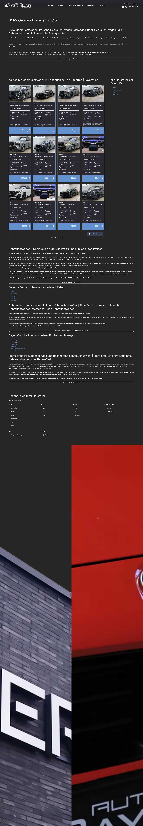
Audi (42, 404)
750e (12, 426)
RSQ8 (44, 415)
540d (12, 412)
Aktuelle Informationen (18, 349)
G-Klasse (109, 408)
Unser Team (14, 344)
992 (76, 412)
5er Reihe (14, 408)
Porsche (115, 94)
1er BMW (13, 292)
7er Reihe (14, 419)
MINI (10, 431)
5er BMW (14, 301)
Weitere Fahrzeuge (96, 234)
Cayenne (77, 415)
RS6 (44, 412)
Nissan (43, 431)
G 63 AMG (110, 412)
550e (12, 415)
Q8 (44, 408)
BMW (114, 88)
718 (76, 408)
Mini (114, 92)
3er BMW (14, 296)
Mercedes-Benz (117, 90)
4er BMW (14, 298)
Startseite (51, 5)
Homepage (14, 340)
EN (133, 6)
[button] (3, 822)
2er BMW (14, 294)
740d (12, 422)
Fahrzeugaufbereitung (76, 5)
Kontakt (102, 5)
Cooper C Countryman (17, 435)
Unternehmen (90, 5)
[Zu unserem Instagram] (126, 6)
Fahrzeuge (60, 5)
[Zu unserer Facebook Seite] (123, 6)
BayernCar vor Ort (16, 346)
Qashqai (45, 435)
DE (138, 6)
